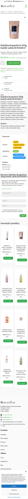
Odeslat (23, 215)
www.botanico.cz (7, 419)
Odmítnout (14, 490)
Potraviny (3, 442)
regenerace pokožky (19, 144)
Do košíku (8, 258)
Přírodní (11, 70)
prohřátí (16, 142)
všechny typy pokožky (19, 157)
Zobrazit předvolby (14, 494)
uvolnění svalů (17, 147)
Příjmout (14, 486)
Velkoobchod (4, 461)
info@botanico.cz (7, 417)
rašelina (16, 151)
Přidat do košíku (13, 63)
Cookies (9, 497)
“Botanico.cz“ (4, 11)
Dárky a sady (4, 446)
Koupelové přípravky (18, 11)
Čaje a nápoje (4, 438)
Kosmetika (10, 11)
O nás (2, 457)
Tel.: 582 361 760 (7, 415)
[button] (26, 471)
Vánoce (3, 449)
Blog (2, 465)
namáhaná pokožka (18, 154)
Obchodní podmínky (16, 497)
